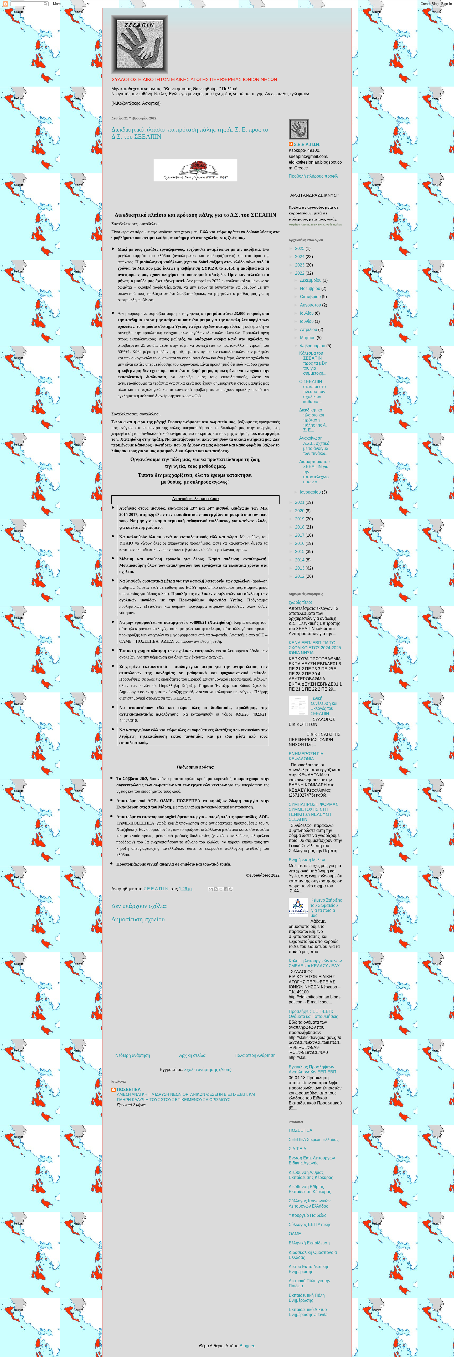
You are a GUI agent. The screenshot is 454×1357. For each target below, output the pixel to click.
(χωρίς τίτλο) (300, 602)
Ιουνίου (307, 321)
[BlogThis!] (215, 889)
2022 (300, 273)
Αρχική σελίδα (192, 1055)
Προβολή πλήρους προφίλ (313, 176)
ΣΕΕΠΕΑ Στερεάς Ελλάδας (314, 1139)
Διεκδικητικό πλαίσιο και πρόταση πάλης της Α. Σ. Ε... (313, 420)
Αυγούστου (311, 305)
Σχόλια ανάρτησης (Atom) (207, 1069)
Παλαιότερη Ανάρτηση (255, 1055)
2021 (300, 502)
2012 (300, 576)
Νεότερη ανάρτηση (132, 1055)
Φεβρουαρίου (313, 346)
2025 (300, 248)
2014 (300, 560)
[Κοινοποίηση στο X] (220, 889)
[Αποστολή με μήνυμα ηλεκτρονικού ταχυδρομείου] (210, 889)
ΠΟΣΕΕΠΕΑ (129, 1089)
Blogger (247, 1346)
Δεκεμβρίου (311, 280)
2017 (300, 535)
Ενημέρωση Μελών (307, 860)
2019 (300, 519)
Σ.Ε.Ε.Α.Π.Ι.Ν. (307, 144)
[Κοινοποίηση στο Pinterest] (230, 889)
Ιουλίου (307, 313)
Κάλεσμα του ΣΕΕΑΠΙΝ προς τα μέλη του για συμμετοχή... (313, 363)
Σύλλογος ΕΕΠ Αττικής (310, 1224)
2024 (300, 256)
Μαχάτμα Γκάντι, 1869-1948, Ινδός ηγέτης (315, 224)
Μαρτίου (308, 337)
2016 (300, 543)
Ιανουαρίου (311, 492)
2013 (300, 568)
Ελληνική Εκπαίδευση (309, 1243)
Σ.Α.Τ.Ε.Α (297, 1149)
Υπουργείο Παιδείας (307, 1215)
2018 (300, 527)
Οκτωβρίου (311, 296)
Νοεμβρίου (310, 288)
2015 (300, 551)
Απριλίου (309, 329)
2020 (300, 511)
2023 (300, 265)
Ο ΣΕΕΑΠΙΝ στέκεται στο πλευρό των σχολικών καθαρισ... (312, 391)
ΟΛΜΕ (295, 1234)
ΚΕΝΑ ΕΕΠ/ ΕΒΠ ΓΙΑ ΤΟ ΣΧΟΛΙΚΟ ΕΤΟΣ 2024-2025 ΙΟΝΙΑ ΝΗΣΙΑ (315, 648)
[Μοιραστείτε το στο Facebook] (225, 889)
